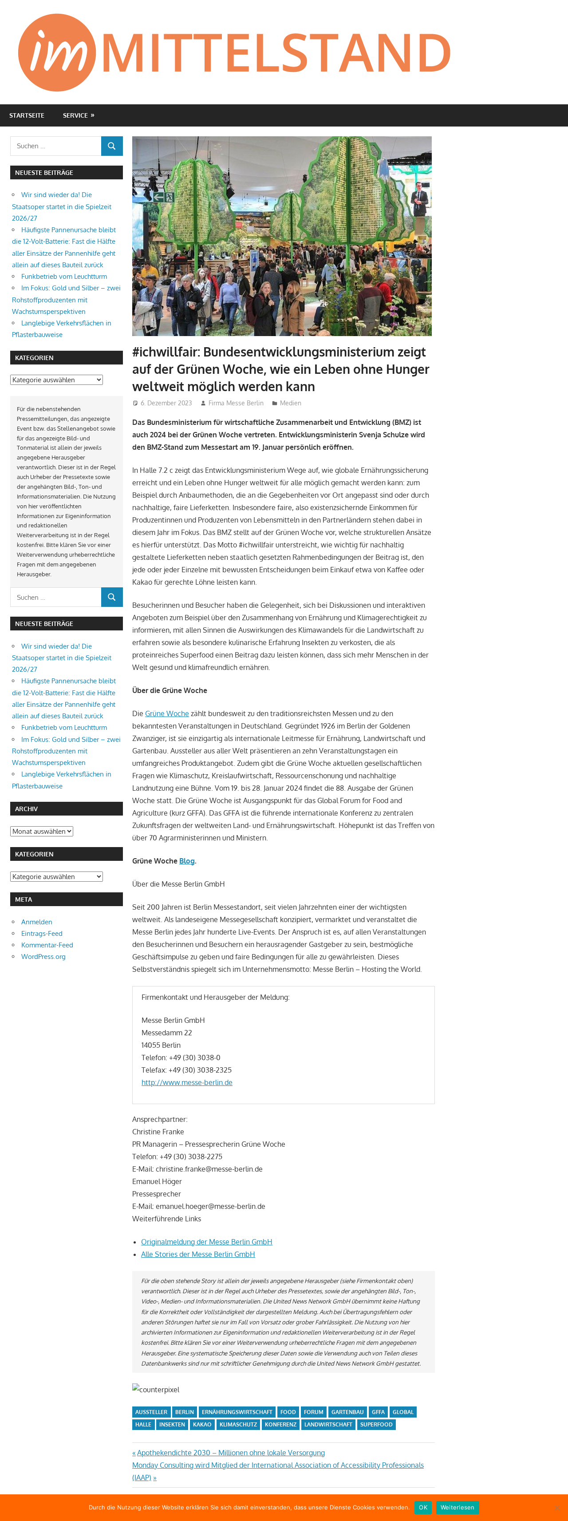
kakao (202, 1424)
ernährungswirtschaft (237, 1412)
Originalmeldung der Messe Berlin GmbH (206, 1241)
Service (75, 115)
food (288, 1412)
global (403, 1412)
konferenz (280, 1424)
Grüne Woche (167, 713)
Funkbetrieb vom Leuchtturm (64, 276)
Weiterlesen (458, 1507)
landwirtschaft (328, 1424)
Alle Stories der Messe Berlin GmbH (198, 1254)
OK (423, 1507)
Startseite (26, 115)
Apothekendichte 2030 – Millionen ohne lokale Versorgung (231, 1452)
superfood (376, 1424)
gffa (378, 1412)
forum (313, 1412)
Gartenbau (347, 1412)
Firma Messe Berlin (236, 403)
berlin (184, 1412)
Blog (187, 860)
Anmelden (36, 922)
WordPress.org (43, 956)
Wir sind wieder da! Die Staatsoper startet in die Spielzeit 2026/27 (61, 206)
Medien (290, 403)
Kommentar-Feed (47, 945)
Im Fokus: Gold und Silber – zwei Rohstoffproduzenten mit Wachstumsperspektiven (66, 300)
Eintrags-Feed (42, 933)
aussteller (151, 1412)
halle (143, 1424)
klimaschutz (238, 1424)
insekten (172, 1424)
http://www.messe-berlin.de (187, 1082)
